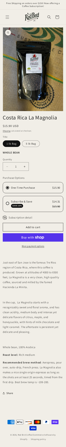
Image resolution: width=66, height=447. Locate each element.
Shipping (6, 131)
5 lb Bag (31, 143)
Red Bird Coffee (25, 435)
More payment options (33, 246)
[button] (7, 17)
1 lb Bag (11, 143)
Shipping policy (38, 439)
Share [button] (9, 393)
